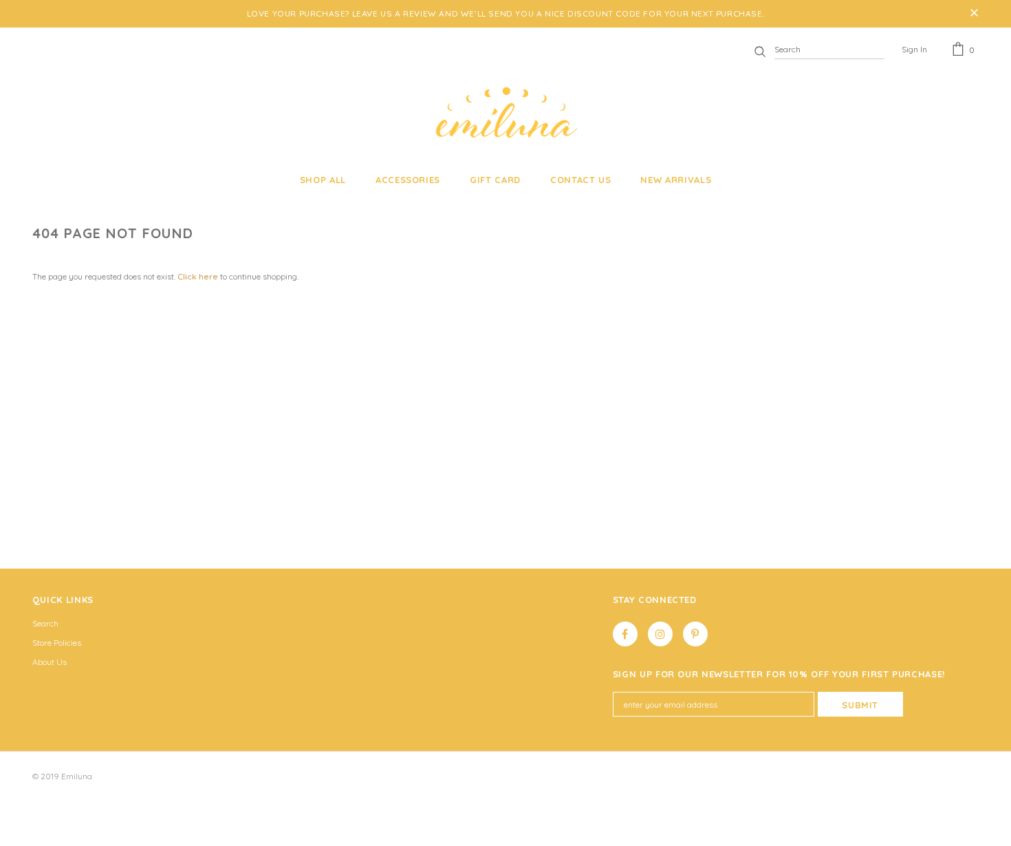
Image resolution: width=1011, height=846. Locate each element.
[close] (974, 14)
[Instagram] (660, 634)
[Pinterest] (695, 634)
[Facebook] (625, 634)
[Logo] (505, 112)
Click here (198, 276)
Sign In (914, 49)
